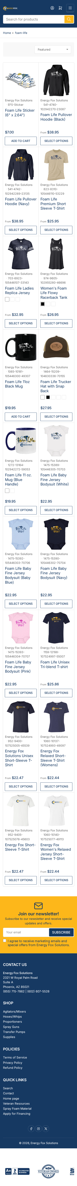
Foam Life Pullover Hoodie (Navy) (21, 201)
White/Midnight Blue (12, 491)
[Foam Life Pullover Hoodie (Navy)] (21, 165)
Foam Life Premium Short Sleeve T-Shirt (53, 204)
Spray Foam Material (17, 1108)
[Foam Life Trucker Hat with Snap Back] (56, 347)
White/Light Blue (7, 491)
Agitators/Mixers (14, 1011)
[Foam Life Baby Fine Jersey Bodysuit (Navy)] (56, 534)
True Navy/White (18, 299)
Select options (56, 141)
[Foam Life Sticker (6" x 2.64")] (21, 80)
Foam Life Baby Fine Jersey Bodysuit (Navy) (53, 573)
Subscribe (61, 932)
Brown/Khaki (58, 397)
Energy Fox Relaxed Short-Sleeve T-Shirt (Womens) (53, 758)
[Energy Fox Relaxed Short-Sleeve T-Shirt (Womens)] (56, 717)
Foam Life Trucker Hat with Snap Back (55, 386)
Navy (53, 397)
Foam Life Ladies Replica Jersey (19, 290)
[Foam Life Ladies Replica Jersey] (21, 254)
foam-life (21, 33)
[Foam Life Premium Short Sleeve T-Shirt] (56, 165)
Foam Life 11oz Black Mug (17, 384)
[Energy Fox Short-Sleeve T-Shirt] (21, 811)
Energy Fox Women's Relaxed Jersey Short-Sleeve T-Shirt (55, 852)
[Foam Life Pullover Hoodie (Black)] (56, 80)
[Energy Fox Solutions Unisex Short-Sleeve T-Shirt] (21, 717)
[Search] (69, 19)
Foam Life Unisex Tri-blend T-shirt (55, 664)
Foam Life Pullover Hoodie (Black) (56, 117)
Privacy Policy (12, 1062)
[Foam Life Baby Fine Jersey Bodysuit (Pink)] (21, 628)
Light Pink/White (12, 299)
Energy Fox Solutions (18, 100)
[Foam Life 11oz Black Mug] (21, 347)
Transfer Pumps (14, 1032)
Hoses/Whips (12, 1016)
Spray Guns (11, 1027)
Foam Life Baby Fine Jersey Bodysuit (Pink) (18, 666)
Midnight (48, 304)
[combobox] (38, 19)
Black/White (7, 299)
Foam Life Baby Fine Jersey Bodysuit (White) (54, 479)
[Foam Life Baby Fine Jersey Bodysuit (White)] (56, 441)
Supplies (9, 1037)
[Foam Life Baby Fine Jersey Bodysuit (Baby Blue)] (21, 534)
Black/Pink (64, 397)
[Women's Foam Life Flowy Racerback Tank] (56, 254)
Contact (8, 1093)
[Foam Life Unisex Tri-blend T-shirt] (56, 628)
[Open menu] (70, 8)
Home (7, 33)
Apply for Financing (16, 1113)
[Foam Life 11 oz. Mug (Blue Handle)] (21, 441)
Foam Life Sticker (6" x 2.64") (20, 112)
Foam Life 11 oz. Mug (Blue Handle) (18, 479)
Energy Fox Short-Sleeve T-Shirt (20, 847)
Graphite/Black (42, 397)
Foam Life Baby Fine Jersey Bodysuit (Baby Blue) (18, 575)
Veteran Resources (16, 1103)
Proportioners (12, 1021)
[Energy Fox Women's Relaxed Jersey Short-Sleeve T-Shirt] (56, 811)
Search (8, 1088)
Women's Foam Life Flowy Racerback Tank (53, 293)
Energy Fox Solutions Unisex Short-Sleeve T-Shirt (19, 758)
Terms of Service (15, 1057)
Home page (11, 1098)
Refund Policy (12, 1067)
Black (42, 304)
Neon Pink (53, 304)
